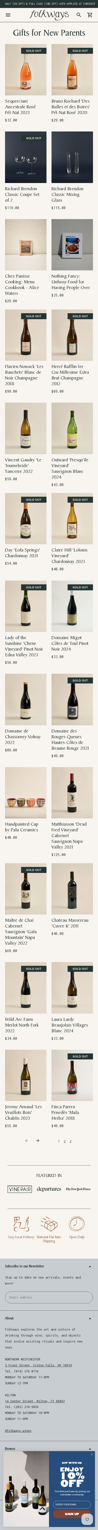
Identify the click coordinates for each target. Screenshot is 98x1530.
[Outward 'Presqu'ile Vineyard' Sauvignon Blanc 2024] (72, 428)
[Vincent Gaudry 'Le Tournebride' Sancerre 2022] (25, 428)
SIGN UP (72, 1514)
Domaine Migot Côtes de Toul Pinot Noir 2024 (70, 643)
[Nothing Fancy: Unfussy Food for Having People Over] (72, 244)
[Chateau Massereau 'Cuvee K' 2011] (72, 889)
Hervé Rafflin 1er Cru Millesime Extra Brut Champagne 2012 (70, 375)
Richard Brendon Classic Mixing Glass (67, 194)
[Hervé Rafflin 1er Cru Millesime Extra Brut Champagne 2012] (72, 335)
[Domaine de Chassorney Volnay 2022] (25, 699)
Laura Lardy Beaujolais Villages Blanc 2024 (70, 1025)
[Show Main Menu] (8, 14)
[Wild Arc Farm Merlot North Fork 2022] (25, 987)
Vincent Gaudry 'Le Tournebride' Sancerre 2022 (23, 465)
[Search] (78, 14)
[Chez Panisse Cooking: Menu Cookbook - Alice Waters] (25, 244)
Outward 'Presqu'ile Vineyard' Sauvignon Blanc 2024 (70, 468)
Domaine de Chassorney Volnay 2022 (23, 736)
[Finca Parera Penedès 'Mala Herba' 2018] (72, 1075)
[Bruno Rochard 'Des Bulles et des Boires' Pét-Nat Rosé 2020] (72, 69)
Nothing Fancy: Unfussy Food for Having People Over (71, 282)
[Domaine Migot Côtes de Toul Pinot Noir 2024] (72, 606)
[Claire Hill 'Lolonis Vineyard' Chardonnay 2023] (72, 518)
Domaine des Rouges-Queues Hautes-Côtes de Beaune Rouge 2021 (70, 739)
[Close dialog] (92, 1454)
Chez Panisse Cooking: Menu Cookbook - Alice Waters (22, 284)
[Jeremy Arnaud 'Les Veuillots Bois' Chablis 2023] (25, 1075)
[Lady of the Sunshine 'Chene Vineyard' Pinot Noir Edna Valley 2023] (25, 606)
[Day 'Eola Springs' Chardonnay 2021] (25, 518)
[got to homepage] (49, 14)
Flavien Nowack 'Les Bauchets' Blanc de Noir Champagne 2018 (24, 375)
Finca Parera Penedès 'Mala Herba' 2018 (65, 1112)
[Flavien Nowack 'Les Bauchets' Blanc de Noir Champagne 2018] (25, 335)
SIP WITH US (72, 1463)
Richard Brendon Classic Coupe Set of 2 (22, 194)
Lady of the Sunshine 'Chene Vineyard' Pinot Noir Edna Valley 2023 (24, 646)
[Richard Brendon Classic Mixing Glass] (72, 157)
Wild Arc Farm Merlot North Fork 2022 (22, 1025)
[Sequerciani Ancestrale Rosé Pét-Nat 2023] (25, 69)
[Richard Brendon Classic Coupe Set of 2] (25, 157)
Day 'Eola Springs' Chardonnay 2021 (22, 553)
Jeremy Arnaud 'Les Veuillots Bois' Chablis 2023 (23, 1112)
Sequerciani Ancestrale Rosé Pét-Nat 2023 (20, 107)
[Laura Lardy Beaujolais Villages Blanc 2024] (72, 987)
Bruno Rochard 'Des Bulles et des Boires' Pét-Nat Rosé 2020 (71, 107)
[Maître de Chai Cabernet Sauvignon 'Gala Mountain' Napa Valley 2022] (25, 889)
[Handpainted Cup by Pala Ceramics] (25, 792)
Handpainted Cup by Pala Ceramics (21, 827)
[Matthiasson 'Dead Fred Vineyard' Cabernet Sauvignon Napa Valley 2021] (72, 792)
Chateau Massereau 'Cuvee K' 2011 (70, 923)
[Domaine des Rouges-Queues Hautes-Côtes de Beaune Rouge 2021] (72, 699)
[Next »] (38, 1141)
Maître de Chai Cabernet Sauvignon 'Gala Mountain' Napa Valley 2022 (21, 932)
